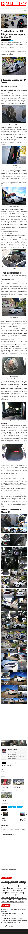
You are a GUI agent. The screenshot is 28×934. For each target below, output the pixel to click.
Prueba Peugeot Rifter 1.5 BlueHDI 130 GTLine (23, 820)
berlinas (13, 809)
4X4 (2, 881)
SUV (14, 899)
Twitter (9, 758)
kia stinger (17, 810)
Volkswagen (21, 901)
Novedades (19, 806)
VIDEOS (15, 901)
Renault (12, 897)
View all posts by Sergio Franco (14, 756)
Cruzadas (8, 886)
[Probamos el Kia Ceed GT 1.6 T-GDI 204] (6, 795)
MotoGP (3, 892)
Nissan (7, 892)
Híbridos (3, 890)
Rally (17, 895)
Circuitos (3, 883)
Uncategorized (23, 899)
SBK (2, 899)
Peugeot (21, 892)
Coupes (10, 806)
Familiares (19, 888)
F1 (14, 888)
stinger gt (22, 809)
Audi (20, 881)
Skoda (6, 899)
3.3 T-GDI (9, 810)
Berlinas (24, 881)
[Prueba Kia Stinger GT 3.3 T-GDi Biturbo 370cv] (6, 782)
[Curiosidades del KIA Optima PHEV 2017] (18, 782)
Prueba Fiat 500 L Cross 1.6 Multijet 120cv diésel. (4, 820)
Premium (3, 895)
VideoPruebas (10, 901)
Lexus (10, 890)
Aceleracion (6, 881)
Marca (14, 890)
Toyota (17, 899)
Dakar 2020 (21, 886)
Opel (17, 892)
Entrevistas (10, 888)
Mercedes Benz (20, 890)
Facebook (14, 758)
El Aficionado (4, 888)
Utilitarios (4, 901)
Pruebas (13, 895)
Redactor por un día (6, 897)
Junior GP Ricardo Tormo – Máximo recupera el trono (13, 909)
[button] (14, 4)
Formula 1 (24, 888)
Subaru (10, 899)
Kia (14, 806)
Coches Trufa (9, 883)
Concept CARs (23, 883)
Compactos (16, 883)
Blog (23, 756)
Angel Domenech (14, 881)
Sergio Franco (18, 40)
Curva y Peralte (14, 886)
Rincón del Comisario (19, 897)
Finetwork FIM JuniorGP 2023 (8, 918)
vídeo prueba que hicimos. (10, 504)
